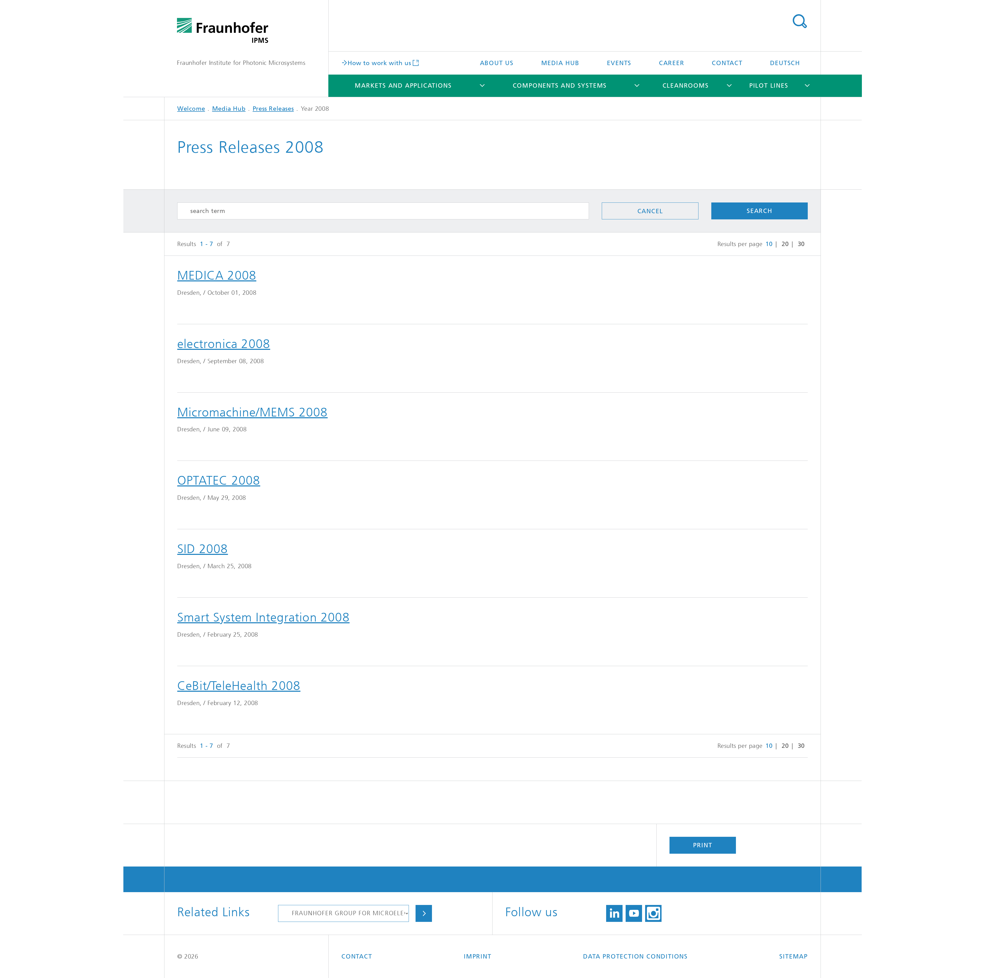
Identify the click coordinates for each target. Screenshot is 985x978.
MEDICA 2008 (216, 275)
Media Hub (560, 63)
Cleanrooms (686, 85)
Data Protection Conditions (635, 956)
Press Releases (273, 108)
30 (801, 244)
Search (799, 21)
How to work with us (379, 62)
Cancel (650, 211)
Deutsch (785, 63)
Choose (424, 913)
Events (619, 63)
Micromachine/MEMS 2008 (252, 412)
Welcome (191, 108)
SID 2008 (202, 549)
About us (497, 63)
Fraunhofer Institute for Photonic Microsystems (241, 62)
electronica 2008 (223, 344)
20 (785, 244)
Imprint (477, 956)
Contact (727, 63)
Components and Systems (560, 85)
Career (671, 63)
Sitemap (793, 956)
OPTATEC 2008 (218, 480)
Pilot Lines (768, 85)
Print (702, 845)
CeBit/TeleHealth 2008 (238, 686)
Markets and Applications (403, 85)
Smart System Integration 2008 (263, 617)
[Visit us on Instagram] (653, 913)
